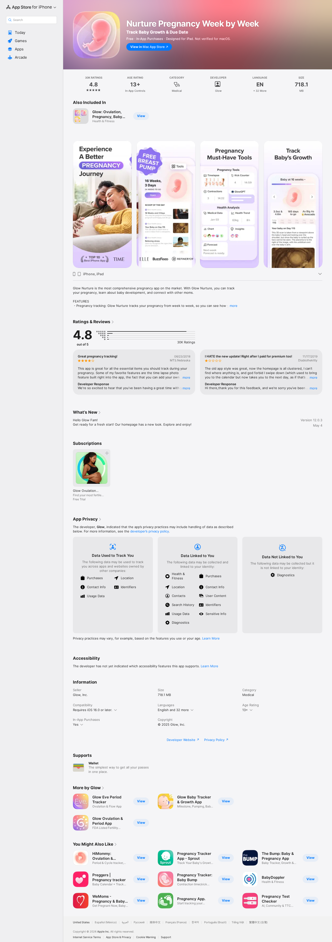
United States (81, 922)
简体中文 (155, 922)
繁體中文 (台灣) (258, 922)
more (233, 306)
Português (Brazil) (215, 922)
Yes (76, 724)
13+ (245, 710)
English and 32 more (173, 710)
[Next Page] (327, 204)
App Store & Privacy (118, 937)
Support (166, 937)
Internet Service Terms (87, 937)
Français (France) (176, 922)
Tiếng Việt (238, 922)
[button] (31, 32)
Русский (139, 922)
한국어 (195, 922)
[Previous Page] (68, 204)
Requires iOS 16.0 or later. (92, 710)
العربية (125, 922)
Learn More (211, 638)
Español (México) (106, 922)
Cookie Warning (146, 937)
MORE (186, 377)
